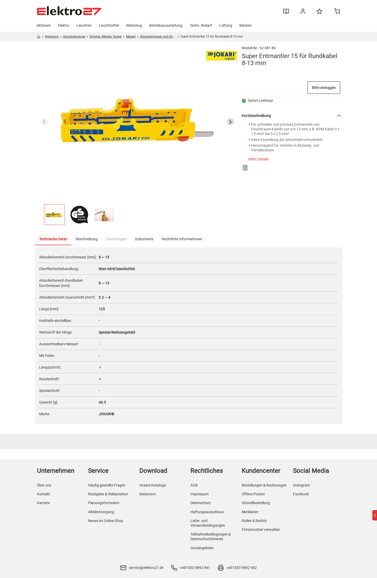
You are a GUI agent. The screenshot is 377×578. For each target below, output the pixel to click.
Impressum (199, 494)
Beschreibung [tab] (87, 239)
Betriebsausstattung (165, 25)
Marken (245, 25)
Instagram (301, 485)
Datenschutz (200, 503)
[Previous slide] (44, 121)
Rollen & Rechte (254, 521)
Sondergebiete (202, 548)
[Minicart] (337, 12)
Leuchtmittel (109, 25)
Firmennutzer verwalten (261, 529)
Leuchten (83, 25)
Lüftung (225, 25)
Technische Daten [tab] (53, 239)
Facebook (301, 494)
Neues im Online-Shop (105, 521)
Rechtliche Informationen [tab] (182, 239)
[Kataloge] (286, 13)
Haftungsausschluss (207, 512)
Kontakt (43, 494)
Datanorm (147, 494)
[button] (54, 214)
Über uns (44, 485)
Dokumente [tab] (144, 239)
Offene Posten (253, 494)
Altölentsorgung (101, 512)
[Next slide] (230, 121)
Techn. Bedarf (201, 25)
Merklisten (250, 512)
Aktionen (44, 25)
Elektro (63, 25)
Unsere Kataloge (152, 485)
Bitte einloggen (324, 88)
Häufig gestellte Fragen (106, 485)
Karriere (43, 503)
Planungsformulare (103, 503)
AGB (194, 485)
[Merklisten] (319, 14)
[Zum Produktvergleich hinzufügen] (245, 168)
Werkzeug (134, 25)
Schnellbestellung (256, 503)
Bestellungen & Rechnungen (264, 485)
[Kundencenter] (303, 12)
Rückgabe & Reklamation (108, 494)
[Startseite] (38, 37)
